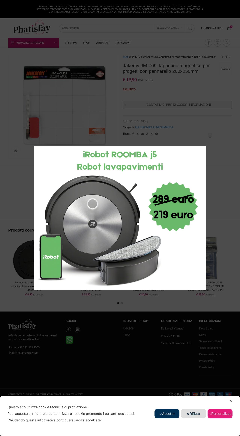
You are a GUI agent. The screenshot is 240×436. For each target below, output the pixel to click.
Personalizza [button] (221, 414)
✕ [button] (231, 401)
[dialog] (120, 416)
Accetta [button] (168, 414)
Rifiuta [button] (195, 414)
